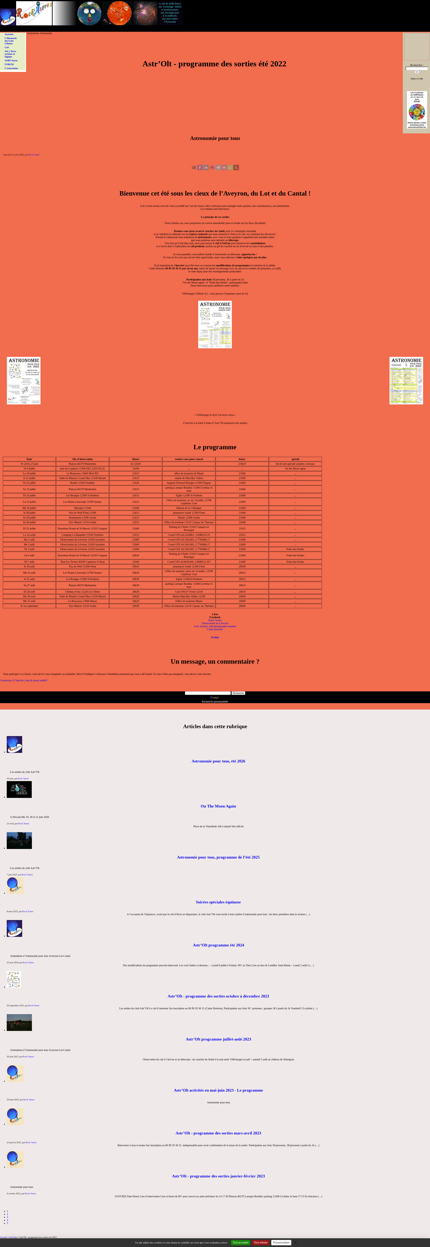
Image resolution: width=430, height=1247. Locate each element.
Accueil (3, 1237)
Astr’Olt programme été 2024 (218, 945)
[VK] (224, 169)
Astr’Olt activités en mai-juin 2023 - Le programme (218, 1090)
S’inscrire (19, 680)
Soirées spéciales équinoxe (218, 902)
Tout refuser (261, 1242)
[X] (236, 169)
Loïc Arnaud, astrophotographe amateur (215, 626)
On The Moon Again (218, 806)
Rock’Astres (33, 154)
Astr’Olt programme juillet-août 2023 (218, 1039)
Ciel (7, 47)
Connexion (6, 680)
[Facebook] (200, 169)
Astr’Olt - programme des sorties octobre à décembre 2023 (218, 996)
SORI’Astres (11, 60)
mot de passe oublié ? (37, 680)
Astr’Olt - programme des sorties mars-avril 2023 (218, 1133)
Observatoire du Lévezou (215, 623)
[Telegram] (218, 169)
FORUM (9, 64)
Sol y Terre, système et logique (10, 54)
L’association (11, 68)
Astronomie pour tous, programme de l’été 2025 (218, 857)
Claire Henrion (215, 629)
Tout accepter (241, 1242)
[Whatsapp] (230, 169)
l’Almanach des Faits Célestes (11, 41)
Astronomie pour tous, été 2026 (218, 761)
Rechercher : (417, 65)
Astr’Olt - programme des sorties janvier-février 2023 (218, 1176)
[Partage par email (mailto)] (194, 169)
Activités (9, 34)
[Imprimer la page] (212, 169)
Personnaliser (281, 1242)
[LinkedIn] (206, 169)
